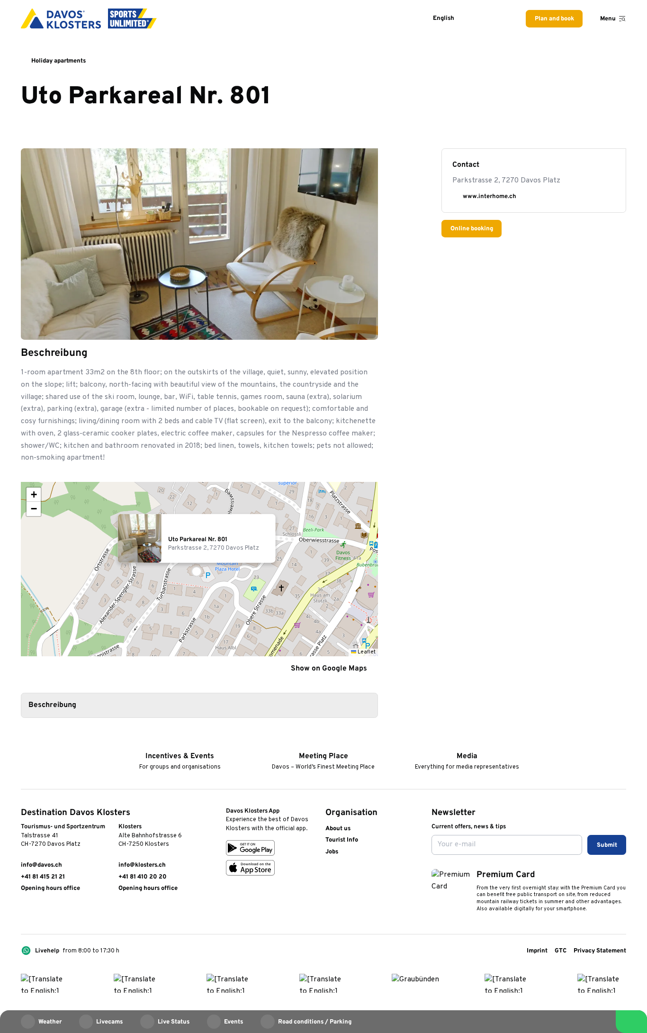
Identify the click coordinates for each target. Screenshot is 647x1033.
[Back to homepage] (89, 18)
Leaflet (366, 652)
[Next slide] (365, 327)
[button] (199, 569)
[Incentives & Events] (179, 743)
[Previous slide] (344, 327)
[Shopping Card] (501, 18)
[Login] (479, 18)
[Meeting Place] (323, 743)
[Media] (466, 743)
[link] (25, 912)
